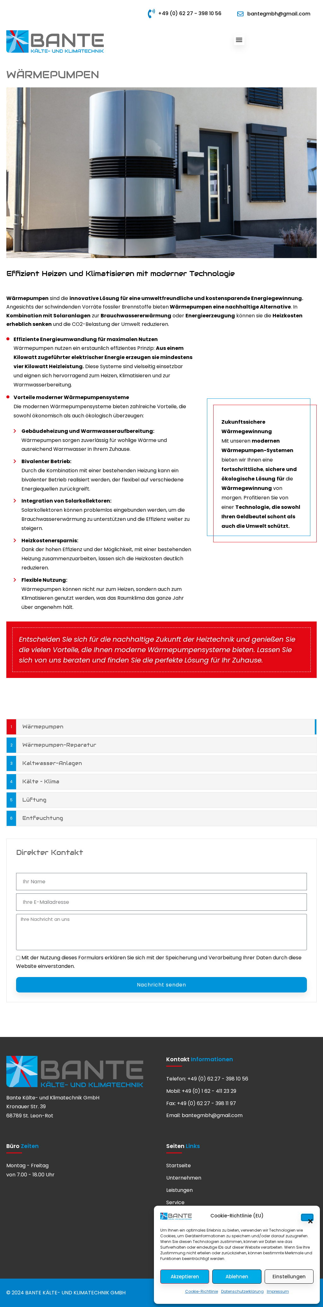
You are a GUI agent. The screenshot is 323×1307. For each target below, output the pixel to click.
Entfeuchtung (42, 818)
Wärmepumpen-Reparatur (59, 745)
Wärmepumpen (42, 726)
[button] (307, 1217)
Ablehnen (237, 1276)
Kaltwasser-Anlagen (52, 763)
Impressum (278, 1291)
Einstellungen (289, 1276)
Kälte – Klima (40, 781)
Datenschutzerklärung (242, 1291)
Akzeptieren (185, 1276)
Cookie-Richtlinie (201, 1291)
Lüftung (34, 800)
